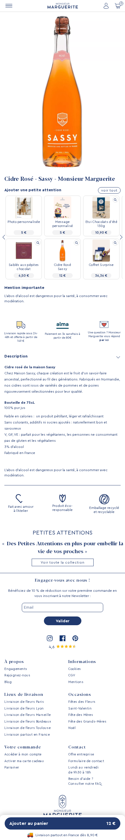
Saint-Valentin (80, 708)
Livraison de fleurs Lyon (24, 708)
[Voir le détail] (115, 200)
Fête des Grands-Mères (87, 721)
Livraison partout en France (27, 734)
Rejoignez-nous (17, 675)
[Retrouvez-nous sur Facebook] (62, 638)
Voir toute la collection (63, 562)
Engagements (15, 669)
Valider (62, 621)
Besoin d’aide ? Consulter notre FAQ (84, 781)
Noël (72, 728)
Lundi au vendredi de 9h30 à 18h (83, 770)
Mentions (75, 682)
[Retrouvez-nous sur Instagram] (50, 638)
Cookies (74, 669)
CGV (71, 675)
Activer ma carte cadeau (24, 761)
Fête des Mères (80, 714)
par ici (104, 340)
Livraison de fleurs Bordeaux (27, 721)
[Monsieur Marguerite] (62, 5)
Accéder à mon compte (23, 754)
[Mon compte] (106, 6)
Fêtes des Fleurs (82, 701)
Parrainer (11, 767)
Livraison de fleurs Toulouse (27, 728)
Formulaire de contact (86, 761)
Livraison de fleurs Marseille (27, 714)
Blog (8, 682)
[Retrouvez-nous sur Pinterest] (75, 638)
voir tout (109, 190)
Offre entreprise (81, 754)
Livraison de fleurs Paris (24, 701)
